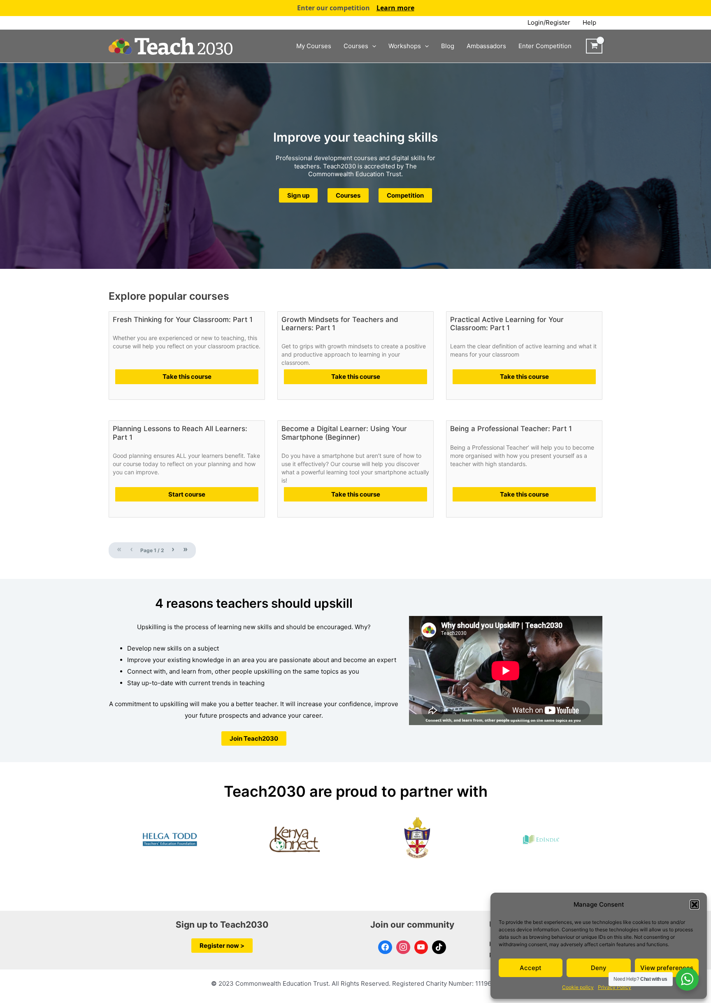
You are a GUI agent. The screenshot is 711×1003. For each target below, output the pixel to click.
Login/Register (548, 22)
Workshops (404, 46)
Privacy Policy (614, 987)
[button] (694, 904)
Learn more (395, 7)
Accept (530, 968)
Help (589, 22)
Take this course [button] (187, 376)
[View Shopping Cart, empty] (594, 46)
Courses (356, 46)
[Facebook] (385, 947)
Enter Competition (545, 46)
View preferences (666, 968)
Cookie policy (578, 987)
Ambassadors (486, 46)
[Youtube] (421, 947)
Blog (447, 46)
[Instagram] (403, 947)
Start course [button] (186, 494)
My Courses (313, 46)
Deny (598, 968)
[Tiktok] (439, 947)
